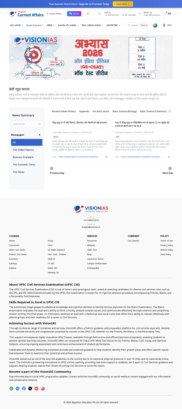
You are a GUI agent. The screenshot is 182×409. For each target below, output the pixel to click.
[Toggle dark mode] (88, 14)
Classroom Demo (95, 259)
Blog (89, 254)
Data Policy (165, 254)
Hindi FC (51, 259)
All (14, 142)
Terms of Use (166, 240)
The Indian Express (23, 149)
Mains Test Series (17, 249)
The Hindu (18, 172)
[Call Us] (99, 13)
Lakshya (13, 263)
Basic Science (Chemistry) (153, 111)
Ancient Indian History (64, 111)
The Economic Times (24, 164)
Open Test (92, 249)
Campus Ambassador (97, 263)
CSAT (50, 245)
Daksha (12, 268)
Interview (13, 259)
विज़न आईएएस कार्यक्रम (91, 25)
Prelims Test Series (18, 254)
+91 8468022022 (91, 220)
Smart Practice (33, 25)
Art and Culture (101, 111)
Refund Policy (166, 249)
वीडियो (49, 25)
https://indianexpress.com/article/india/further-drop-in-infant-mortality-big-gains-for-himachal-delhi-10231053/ (79, 157)
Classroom (14, 245)
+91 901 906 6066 (128, 15)
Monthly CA (53, 272)
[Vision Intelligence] (155, 25)
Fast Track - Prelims (57, 254)
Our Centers (133, 240)
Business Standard (23, 157)
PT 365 (51, 263)
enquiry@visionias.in (91, 227)
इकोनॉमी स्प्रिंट (112, 25)
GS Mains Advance (56, 249)
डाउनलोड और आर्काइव (67, 25)
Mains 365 (52, 268)
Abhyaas (91, 245)
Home (12, 240)
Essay (50, 240)
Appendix (84, 111)
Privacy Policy (166, 245)
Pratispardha (93, 268)
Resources (92, 240)
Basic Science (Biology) (125, 111)
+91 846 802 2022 (112, 15)
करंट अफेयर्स (15, 25)
